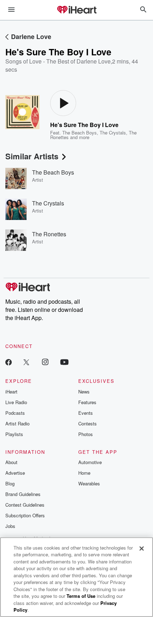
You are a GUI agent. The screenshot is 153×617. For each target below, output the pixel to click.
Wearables (89, 483)
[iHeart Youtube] (64, 361)
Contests (87, 423)
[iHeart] (76, 10)
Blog (10, 483)
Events (85, 412)
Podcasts (15, 412)
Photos (85, 434)
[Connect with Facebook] (8, 361)
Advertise (15, 472)
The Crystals (113, 132)
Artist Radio (17, 423)
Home (84, 472)
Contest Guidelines (24, 504)
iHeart (11, 391)
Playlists (14, 434)
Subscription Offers (25, 515)
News (84, 391)
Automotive (90, 462)
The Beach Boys (79, 132)
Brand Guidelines (23, 494)
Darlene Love (31, 36)
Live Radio (16, 402)
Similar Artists (31, 156)
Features (87, 402)
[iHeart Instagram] (45, 361)
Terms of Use (81, 596)
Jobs (10, 526)
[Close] (141, 548)
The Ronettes (49, 234)
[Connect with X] (26, 361)
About (11, 462)
